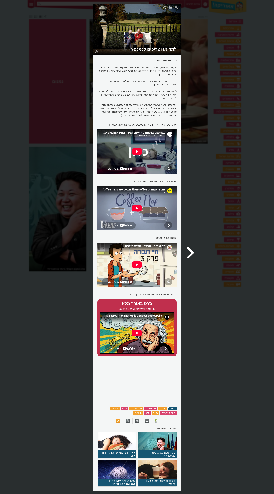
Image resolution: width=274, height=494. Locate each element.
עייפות (162, 408)
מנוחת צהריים (168, 413)
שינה (124, 408)
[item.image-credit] (96, 51)
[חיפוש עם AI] (176, 8)
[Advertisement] (217, 46)
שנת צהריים (136, 408)
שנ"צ (155, 413)
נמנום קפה (151, 408)
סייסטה (138, 413)
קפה (147, 413)
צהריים (115, 408)
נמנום (172, 408)
